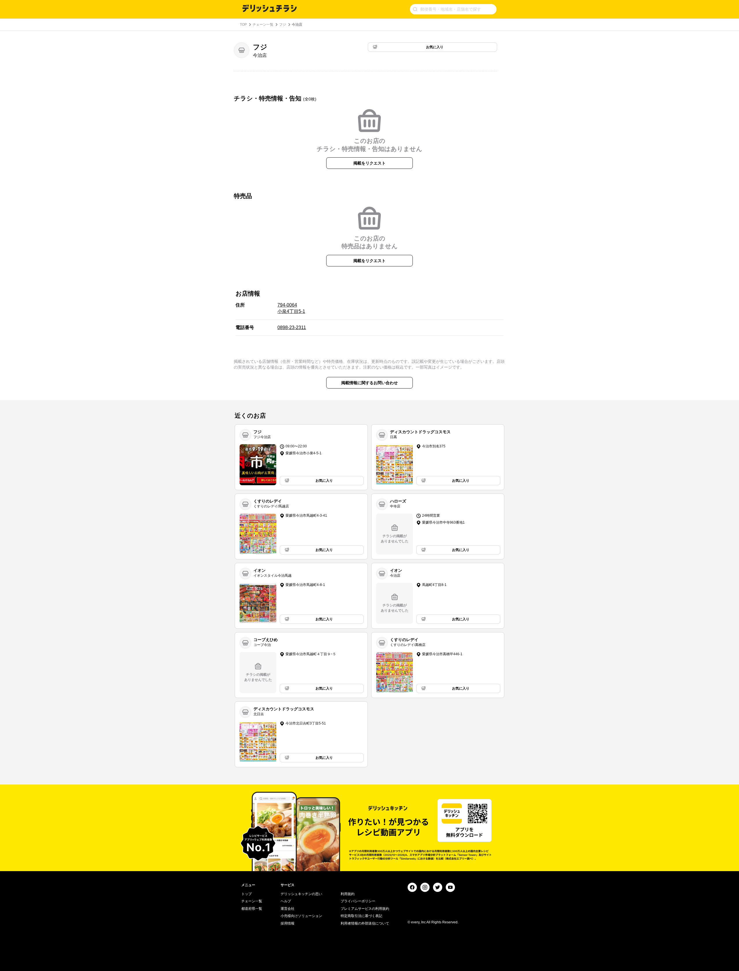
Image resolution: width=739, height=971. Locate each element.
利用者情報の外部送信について (365, 923)
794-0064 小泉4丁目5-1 (291, 308)
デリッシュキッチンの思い (301, 894)
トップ (246, 894)
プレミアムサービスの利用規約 (365, 909)
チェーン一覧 (263, 25)
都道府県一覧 (251, 909)
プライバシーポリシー (358, 901)
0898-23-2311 (291, 327)
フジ (282, 25)
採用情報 (287, 923)
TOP (243, 25)
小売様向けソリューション (301, 916)
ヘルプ (286, 901)
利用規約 (347, 894)
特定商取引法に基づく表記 (361, 916)
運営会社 (287, 909)
